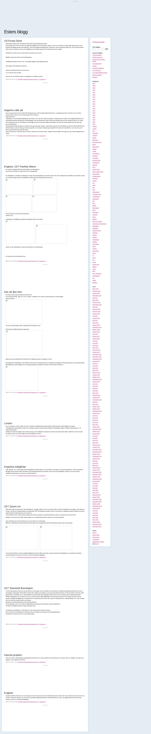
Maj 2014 (95, 388)
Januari (94, 181)
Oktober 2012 (96, 409)
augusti (94, 248)
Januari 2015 (96, 375)
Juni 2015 (95, 366)
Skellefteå (95, 228)
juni (93, 260)
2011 (93, 92)
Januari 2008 (96, 522)
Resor (94, 217)
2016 (93, 104)
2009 (93, 88)
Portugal (94, 214)
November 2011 (96, 429)
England (94, 77)
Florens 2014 (96, 169)
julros (94, 257)
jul (93, 255)
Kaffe (93, 185)
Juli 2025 (95, 298)
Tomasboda (95, 239)
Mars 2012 (95, 424)
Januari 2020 (96, 325)
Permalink (20, 79)
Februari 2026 (96, 291)
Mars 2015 (95, 370)
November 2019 (96, 327)
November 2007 (96, 526)
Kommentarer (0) (34, 135)
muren (94, 262)
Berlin (94, 144)
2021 (93, 115)
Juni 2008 (95, 513)
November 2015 (96, 356)
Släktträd (94, 233)
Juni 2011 (95, 436)
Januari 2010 (96, 470)
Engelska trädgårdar (98, 68)
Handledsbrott (96, 176)
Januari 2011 (96, 447)
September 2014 (97, 379)
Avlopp (94, 138)
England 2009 (26, 79)
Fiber (93, 167)
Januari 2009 (96, 497)
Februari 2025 (96, 302)
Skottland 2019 (96, 230)
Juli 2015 (95, 363)
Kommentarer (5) (34, 261)
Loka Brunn (95, 199)
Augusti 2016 (96, 338)
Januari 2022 (96, 318)
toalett (94, 280)
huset (94, 253)
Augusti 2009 (96, 481)
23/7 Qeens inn (96, 70)
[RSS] (95, 544)
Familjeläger (95, 162)
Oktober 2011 (96, 431)
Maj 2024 (95, 307)
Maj (93, 201)
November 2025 (96, 295)
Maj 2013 (95, 402)
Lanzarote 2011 (96, 194)
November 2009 (96, 474)
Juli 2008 (95, 510)
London (94, 66)
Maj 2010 (95, 461)
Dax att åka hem (96, 63)
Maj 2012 (95, 420)
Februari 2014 (96, 395)
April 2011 (95, 440)
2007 (93, 83)
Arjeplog (94, 135)
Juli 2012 (95, 415)
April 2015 (95, 368)
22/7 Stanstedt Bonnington (99, 72)
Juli (93, 183)
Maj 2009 (95, 488)
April (93, 131)
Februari (94, 165)
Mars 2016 (95, 347)
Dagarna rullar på (97, 57)
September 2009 (97, 479)
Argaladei (95, 133)
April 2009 (95, 490)
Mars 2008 (95, 519)
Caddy (94, 151)
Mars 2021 (95, 323)
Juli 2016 (95, 341)
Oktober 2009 (96, 476)
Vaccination (95, 244)
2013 (93, 97)
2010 (93, 90)
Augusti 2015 (96, 361)
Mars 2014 (95, 393)
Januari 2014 (96, 397)
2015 (93, 101)
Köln (93, 190)
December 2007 (96, 524)
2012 (93, 94)
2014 (93, 99)
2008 (93, 85)
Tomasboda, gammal (98, 541)
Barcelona (95, 140)
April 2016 (95, 345)
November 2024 (96, 304)
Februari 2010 (96, 467)
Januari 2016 (96, 352)
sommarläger (96, 276)
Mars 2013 (95, 404)
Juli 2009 (95, 483)
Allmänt (94, 126)
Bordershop (95, 147)
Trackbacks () (42, 79)
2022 (93, 117)
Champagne (95, 153)
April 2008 (95, 517)
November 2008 (96, 501)
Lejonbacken (96, 196)
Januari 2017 (96, 336)
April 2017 (95, 334)
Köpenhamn (95, 192)
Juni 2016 (95, 343)
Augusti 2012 (96, 413)
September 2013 (97, 399)
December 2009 (96, 472)
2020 (93, 113)
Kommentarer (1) (34, 79)
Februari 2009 (96, 495)
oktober (94, 267)
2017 (93, 106)
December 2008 (96, 499)
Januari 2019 (96, 332)
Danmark (95, 156)
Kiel (93, 187)
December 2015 (96, 354)
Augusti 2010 (96, 458)
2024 (93, 122)
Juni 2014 (95, 386)
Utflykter (94, 242)
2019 (93, 110)
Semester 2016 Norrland (99, 224)
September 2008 (97, 506)
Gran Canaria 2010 (97, 171)
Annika (94, 128)
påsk (93, 271)
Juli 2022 (95, 316)
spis (93, 278)
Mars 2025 (95, 300)
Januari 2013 (96, 406)
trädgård (94, 282)
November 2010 (96, 452)
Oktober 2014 (96, 377)
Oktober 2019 (96, 329)
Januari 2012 (96, 427)
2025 (93, 124)
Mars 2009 (95, 492)
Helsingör (95, 178)
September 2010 (97, 456)
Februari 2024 (96, 309)
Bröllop (94, 149)
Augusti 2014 (96, 381)
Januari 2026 (96, 293)
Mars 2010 (95, 465)
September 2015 (97, 359)
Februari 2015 (96, 372)
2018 (93, 108)
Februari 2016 (96, 350)
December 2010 (96, 449)
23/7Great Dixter (97, 55)
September (95, 226)
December (95, 158)
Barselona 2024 (96, 142)
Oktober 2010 (96, 454)
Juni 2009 (95, 486)
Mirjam (94, 205)
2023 (93, 119)
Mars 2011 (95, 443)
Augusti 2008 (96, 508)
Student (94, 237)
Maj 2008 (95, 515)
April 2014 (95, 390)
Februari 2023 (96, 311)
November (95, 212)
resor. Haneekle (96, 273)
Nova (93, 210)
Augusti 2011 (96, 433)
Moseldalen (95, 208)
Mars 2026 (95, 289)
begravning (95, 251)
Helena (94, 532)
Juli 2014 (95, 384)
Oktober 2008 (96, 504)
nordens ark (95, 264)
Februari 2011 (96, 445)
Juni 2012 (95, 418)
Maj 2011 (95, 438)
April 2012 (95, 422)
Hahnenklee (95, 174)
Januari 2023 (96, 313)
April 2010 (95, 463)
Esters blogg (16, 31)
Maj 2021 (95, 320)
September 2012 (97, 411)
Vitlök (94, 246)
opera (94, 269)
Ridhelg (94, 219)
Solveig (94, 235)
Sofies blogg (95, 537)
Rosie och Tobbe (97, 221)
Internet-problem (97, 75)
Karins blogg (96, 535)
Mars (93, 203)
